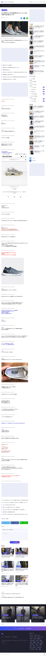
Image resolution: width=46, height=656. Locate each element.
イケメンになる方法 (37, 93)
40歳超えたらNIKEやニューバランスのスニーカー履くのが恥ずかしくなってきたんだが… (39, 61)
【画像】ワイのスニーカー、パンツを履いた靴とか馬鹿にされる (39, 151)
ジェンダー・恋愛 (37, 87)
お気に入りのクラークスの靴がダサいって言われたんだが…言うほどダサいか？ (39, 32)
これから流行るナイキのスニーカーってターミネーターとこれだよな (21, 556)
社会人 (7, 518)
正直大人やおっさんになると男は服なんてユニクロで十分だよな (7, 556)
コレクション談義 (37, 98)
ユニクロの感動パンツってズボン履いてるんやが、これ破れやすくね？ (39, 26)
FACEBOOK (34, 160)
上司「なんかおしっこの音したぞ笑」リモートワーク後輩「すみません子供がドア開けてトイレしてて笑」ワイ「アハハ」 (15, 72)
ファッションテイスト (34, 84)
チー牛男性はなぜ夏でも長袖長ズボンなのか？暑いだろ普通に (39, 36)
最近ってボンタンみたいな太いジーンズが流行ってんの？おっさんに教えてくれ (39, 71)
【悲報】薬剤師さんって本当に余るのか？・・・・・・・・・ (9, 74)
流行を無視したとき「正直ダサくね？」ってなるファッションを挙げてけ (39, 56)
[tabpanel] (8, 614)
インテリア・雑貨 (37, 101)
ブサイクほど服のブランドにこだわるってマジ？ (39, 51)
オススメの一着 (37, 89)
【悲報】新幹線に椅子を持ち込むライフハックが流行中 (9, 79)
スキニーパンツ (39, 647)
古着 (30, 645)
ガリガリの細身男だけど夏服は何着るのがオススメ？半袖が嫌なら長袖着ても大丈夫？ (12, 597)
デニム (40, 645)
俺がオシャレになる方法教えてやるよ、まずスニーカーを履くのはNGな (11, 507)
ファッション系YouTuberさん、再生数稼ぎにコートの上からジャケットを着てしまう (21, 584)
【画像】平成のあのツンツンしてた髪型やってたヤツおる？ (39, 66)
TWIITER (33, 158)
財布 (30, 647)
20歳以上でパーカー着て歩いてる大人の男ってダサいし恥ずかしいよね (7, 584)
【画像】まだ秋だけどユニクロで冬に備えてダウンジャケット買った (21, 570)
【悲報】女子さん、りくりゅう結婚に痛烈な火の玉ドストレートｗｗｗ (11, 67)
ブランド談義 (33, 78)
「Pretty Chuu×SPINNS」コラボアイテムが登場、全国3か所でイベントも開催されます (14, 509)
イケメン (34, 645)
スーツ (37, 645)
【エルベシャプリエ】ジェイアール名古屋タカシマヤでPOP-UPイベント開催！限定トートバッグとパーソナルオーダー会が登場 (15, 502)
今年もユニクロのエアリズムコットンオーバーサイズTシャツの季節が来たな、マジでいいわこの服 (8, 618)
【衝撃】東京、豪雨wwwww (6, 69)
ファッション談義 (33, 81)
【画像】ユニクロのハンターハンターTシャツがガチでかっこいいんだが (37, 618)
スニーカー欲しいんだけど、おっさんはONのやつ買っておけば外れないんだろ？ (39, 46)
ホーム (16, 628)
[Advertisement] (14, 55)
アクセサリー (34, 647)
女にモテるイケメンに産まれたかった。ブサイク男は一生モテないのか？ (10, 593)
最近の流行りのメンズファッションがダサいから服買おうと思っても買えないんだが (7, 570)
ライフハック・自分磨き (34, 96)
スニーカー (3, 518)
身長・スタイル (37, 91)
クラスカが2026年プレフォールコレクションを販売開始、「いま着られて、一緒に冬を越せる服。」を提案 (15, 500)
